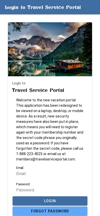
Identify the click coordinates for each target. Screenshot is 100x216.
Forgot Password (50, 211)
